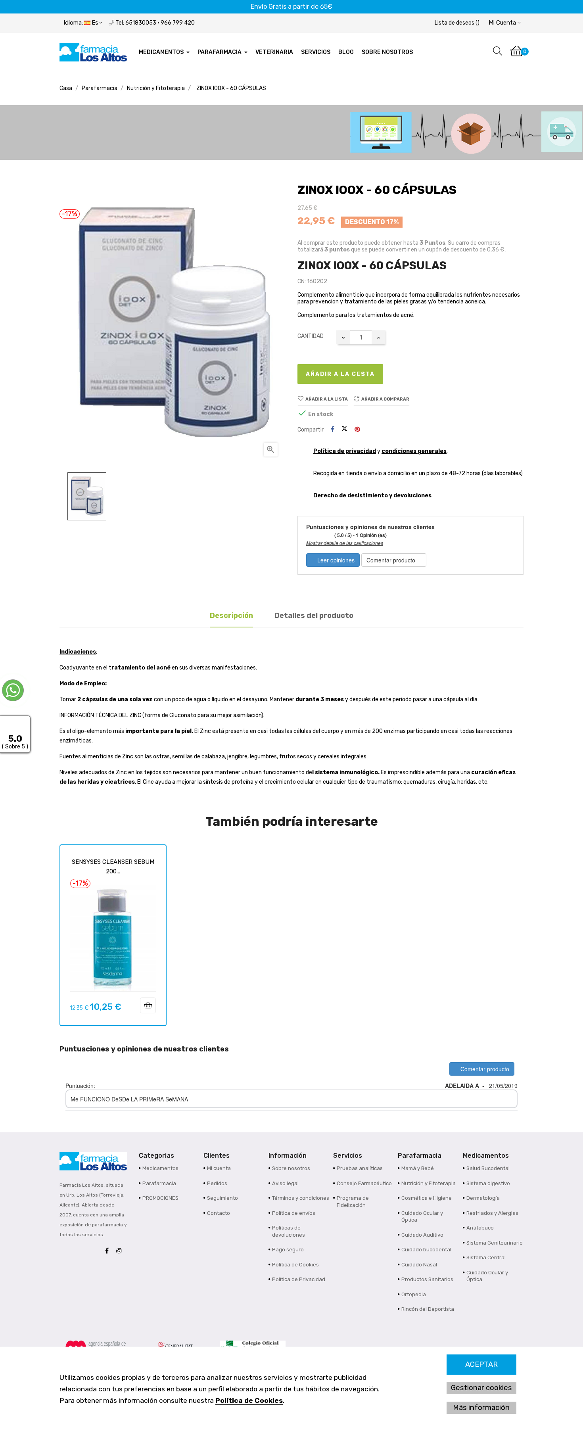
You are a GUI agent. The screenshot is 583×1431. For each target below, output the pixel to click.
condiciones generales (414, 451)
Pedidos (217, 1183)
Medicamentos (160, 1168)
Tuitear (344, 430)
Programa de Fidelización (353, 1201)
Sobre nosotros (291, 1168)
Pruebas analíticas (360, 1168)
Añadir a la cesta (340, 374)
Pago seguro (288, 1250)
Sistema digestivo (488, 1183)
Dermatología (483, 1198)
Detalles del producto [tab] (313, 615)
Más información (481, 1407)
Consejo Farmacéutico (364, 1183)
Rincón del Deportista (427, 1309)
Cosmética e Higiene (426, 1198)
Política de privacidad (344, 451)
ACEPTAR (481, 1364)
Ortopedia (413, 1294)
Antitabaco (480, 1228)
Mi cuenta (219, 1168)
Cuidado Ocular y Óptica (422, 1216)
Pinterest (357, 430)
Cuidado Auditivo (422, 1235)
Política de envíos (293, 1213)
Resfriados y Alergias (492, 1213)
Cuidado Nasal (419, 1265)
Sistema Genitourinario (494, 1243)
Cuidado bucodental (426, 1250)
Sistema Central (486, 1257)
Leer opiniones (335, 560)
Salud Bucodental (488, 1168)
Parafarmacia (159, 1183)
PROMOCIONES (160, 1198)
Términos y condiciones (300, 1198)
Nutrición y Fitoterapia (428, 1183)
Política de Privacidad (298, 1279)
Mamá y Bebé (417, 1168)
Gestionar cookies (481, 1387)
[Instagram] (121, 1251)
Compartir (332, 430)
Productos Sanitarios (427, 1279)
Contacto (218, 1213)
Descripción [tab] (231, 615)
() (457, 22)
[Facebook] (109, 1251)
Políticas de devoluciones (288, 1231)
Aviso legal (285, 1183)
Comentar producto (391, 560)
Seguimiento (222, 1198)
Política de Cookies (249, 1400)
